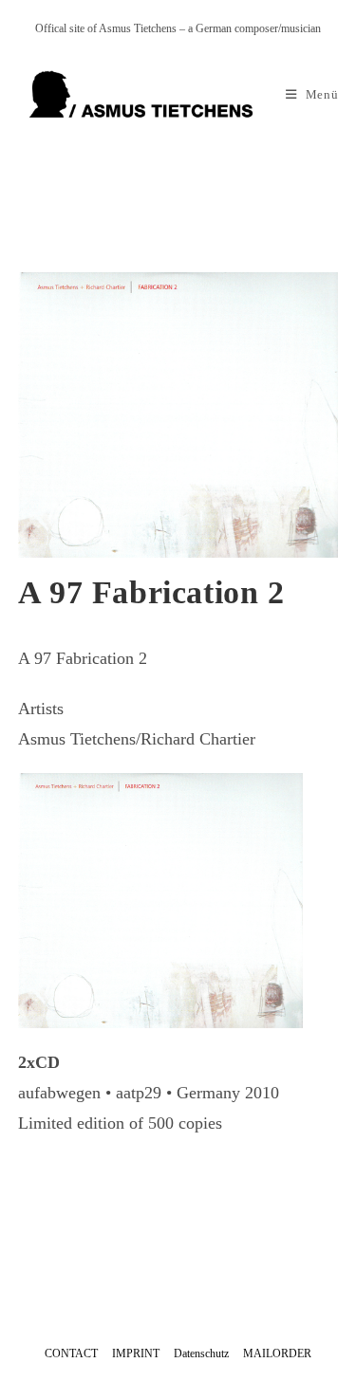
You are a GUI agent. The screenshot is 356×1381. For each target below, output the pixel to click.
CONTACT (71, 1353)
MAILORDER (277, 1353)
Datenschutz (201, 1353)
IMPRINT (135, 1353)
